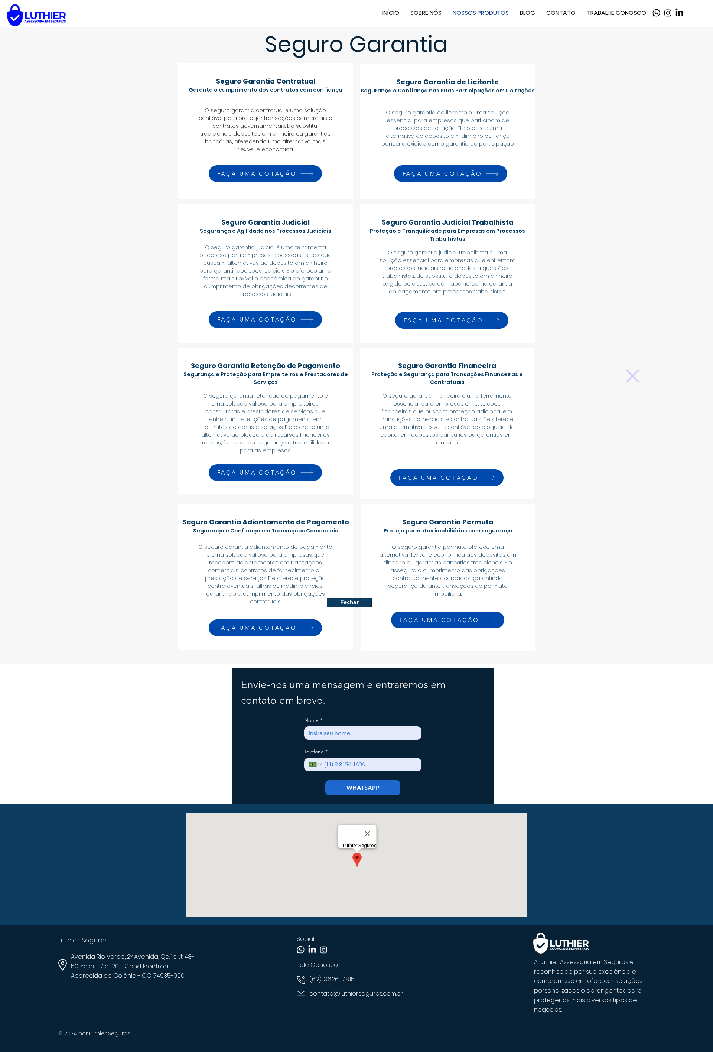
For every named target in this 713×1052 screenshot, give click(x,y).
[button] (632, 376)
